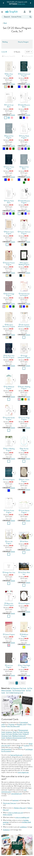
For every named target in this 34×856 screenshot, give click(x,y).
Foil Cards (9, 734)
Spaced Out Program (9, 137)
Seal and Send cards (16, 755)
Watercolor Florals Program (9, 604)
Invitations (9, 732)
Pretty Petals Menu (10, 202)
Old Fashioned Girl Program (24, 295)
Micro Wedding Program (10, 450)
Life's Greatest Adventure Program (24, 326)
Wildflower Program (24, 635)
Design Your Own (10, 572)
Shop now (21, 4)
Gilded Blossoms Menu (25, 106)
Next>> (23, 683)
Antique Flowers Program (10, 264)
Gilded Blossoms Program (25, 202)
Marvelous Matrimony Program (9, 326)
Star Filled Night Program (25, 666)
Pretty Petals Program (25, 137)
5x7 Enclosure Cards (18, 690)
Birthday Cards (17, 734)
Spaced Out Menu (25, 168)
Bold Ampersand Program (25, 75)
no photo (26, 745)
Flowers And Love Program (25, 233)
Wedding (5, 42)
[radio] (5, 86)
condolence (23, 827)
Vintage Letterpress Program (24, 357)
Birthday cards (21, 724)
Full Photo (25, 541)
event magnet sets (23, 772)
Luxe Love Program (9, 666)
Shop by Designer (23, 42)
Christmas (11, 724)
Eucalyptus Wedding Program (23, 264)
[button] (2, 12)
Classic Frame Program (10, 168)
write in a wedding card (22, 817)
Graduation (6, 830)
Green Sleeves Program (25, 511)
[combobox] (17, 17)
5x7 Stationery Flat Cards (18, 688)
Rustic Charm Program (25, 480)
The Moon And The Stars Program (8, 357)
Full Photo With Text (25, 573)
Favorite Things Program (25, 419)
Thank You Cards (18, 732)
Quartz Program (10, 634)
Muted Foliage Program (9, 295)
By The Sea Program (24, 450)
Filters (3, 52)
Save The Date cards (13, 726)
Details (13, 84)
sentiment (16, 800)
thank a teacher (7, 814)
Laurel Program (25, 603)
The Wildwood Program (10, 388)
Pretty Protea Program (10, 511)
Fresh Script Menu (10, 106)
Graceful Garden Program (10, 419)
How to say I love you (9, 803)
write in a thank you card (15, 812)
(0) (9, 56)
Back (5, 23)
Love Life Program (9, 542)
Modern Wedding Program (25, 388)
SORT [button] (28, 52)
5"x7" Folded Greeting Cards (14, 693)
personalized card (16, 793)
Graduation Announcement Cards (16, 738)
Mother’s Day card (19, 808)
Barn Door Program (9, 75)
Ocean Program (10, 479)
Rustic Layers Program (10, 233)
